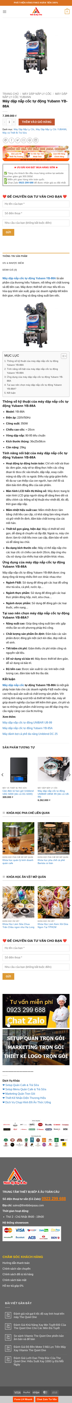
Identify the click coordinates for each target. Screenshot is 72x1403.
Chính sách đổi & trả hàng (18, 1274)
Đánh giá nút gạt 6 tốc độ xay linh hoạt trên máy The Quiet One (39, 1315)
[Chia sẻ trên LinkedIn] (36, 140)
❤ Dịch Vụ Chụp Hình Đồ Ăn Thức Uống (27, 1102)
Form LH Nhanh (23, 1399)
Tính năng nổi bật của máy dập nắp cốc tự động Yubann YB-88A (32, 371)
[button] (5, 11)
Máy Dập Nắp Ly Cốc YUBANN (51, 129)
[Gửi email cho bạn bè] (23, 140)
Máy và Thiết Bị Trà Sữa (15, 132)
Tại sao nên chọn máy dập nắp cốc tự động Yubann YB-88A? (34, 386)
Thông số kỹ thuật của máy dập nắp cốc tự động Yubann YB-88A (32, 363)
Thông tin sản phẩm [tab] (15, 256)
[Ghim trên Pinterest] (29, 140)
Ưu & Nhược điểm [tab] (13, 263)
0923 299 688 (26, 182)
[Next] (69, 781)
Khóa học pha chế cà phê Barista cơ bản (51, 861)
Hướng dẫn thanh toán (16, 1263)
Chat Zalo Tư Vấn (47, 1399)
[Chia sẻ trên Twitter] (17, 140)
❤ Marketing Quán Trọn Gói (19, 1093)
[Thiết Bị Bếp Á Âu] (36, 12)
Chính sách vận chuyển (16, 1268)
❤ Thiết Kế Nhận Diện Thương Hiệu (24, 1098)
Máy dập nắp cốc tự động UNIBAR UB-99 (27, 722)
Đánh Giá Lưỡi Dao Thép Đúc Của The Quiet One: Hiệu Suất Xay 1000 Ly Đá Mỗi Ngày (39, 1361)
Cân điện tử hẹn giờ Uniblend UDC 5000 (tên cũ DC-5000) (18, 792)
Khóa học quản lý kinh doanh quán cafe (18, 861)
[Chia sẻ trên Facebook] (11, 140)
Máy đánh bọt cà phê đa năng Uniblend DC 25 (30, 733)
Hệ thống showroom (15, 1222)
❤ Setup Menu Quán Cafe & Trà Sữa (24, 1089)
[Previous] (3, 781)
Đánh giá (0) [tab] (10, 270)
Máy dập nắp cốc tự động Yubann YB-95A (28, 728)
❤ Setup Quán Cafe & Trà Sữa (21, 1085)
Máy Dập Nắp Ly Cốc (37, 93)
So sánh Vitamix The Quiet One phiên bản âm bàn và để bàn (39, 1337)
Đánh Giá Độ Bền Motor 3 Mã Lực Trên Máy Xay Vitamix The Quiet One (40, 1348)
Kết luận (11, 392)
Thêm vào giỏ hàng (37, 121)
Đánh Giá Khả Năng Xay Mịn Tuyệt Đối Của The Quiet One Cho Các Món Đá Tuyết (40, 1326)
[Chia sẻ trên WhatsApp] (5, 140)
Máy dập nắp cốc (13, 685)
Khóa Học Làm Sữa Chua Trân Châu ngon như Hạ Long (18, 925)
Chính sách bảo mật (14, 1280)
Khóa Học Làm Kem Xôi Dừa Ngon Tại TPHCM (53, 925)
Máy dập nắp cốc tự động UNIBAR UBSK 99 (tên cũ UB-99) (53, 794)
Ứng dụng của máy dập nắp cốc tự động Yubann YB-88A (35, 379)
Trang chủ (11, 93)
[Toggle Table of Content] (62, 356)
